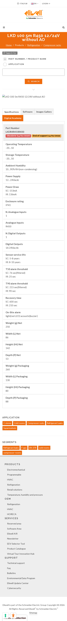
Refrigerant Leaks (55, 423)
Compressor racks (52, 45)
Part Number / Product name (27, 59)
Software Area (14, 528)
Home (9, 45)
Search (35, 81)
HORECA (11, 514)
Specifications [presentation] (11, 112)
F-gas (24, 448)
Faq (9, 568)
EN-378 (32, 448)
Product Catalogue (16, 548)
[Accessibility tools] (13, 616)
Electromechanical (16, 469)
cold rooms (44, 448)
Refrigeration (33, 45)
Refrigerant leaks (11, 448)
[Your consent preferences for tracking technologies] (5, 616)
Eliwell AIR (12, 533)
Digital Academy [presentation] (12, 118)
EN (35, 3)
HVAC (10, 479)
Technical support (16, 563)
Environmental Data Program (21, 578)
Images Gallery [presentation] (44, 111)
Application (16, 64)
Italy (22, 3)
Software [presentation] (27, 111)
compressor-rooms (12, 452)
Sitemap (33, 612)
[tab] (11, 112)
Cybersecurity (14, 588)
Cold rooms (19, 423)
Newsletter (12, 538)
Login (45, 3)
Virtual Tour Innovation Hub (20, 553)
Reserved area (14, 523)
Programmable (14, 474)
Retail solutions (14, 489)
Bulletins (11, 573)
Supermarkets (9, 428)
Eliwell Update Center (18, 583)
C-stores (7, 423)
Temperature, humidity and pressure (25, 494)
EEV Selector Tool (16, 543)
